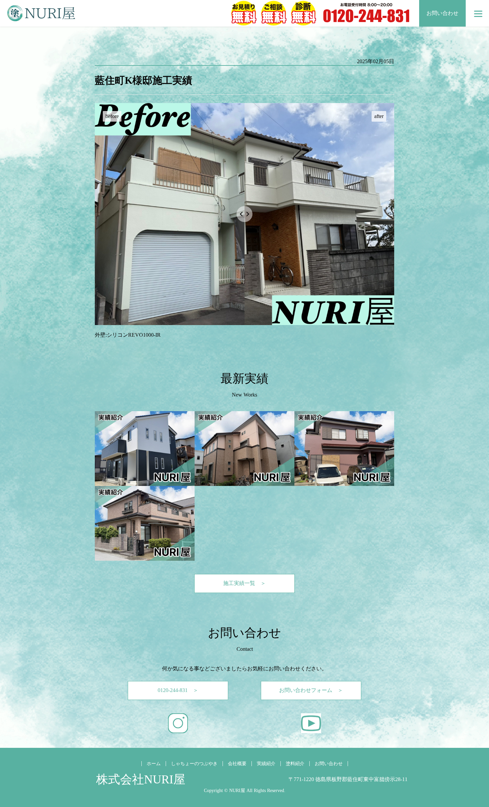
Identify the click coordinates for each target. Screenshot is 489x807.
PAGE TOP (472, 776)
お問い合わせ (442, 13)
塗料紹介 (295, 763)
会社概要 (237, 763)
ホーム (154, 763)
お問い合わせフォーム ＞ (311, 690)
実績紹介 (266, 763)
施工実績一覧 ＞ (244, 583)
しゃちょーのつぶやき (194, 763)
